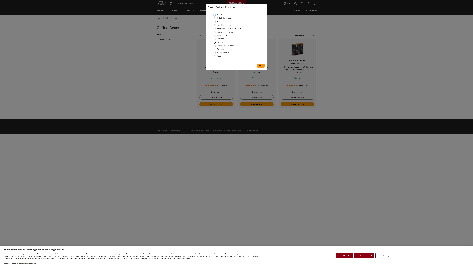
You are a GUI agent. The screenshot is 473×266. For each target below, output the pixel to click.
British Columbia (224, 18)
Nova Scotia (222, 35)
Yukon (219, 56)
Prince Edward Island (226, 46)
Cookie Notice (30, 263)
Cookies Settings (383, 256)
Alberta (220, 15)
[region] (236, 256)
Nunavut (220, 39)
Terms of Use (9, 263)
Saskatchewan (223, 53)
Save (261, 66)
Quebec (220, 49)
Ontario (220, 42)
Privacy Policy (19, 263)
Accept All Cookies (344, 256)
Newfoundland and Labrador (229, 29)
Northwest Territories (226, 32)
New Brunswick (224, 25)
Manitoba (221, 22)
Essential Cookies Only (364, 256)
